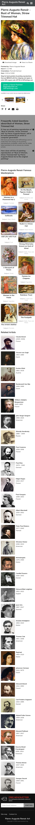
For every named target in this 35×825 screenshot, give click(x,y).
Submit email (29, 805)
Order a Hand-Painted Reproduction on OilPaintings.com (12, 86)
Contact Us (13, 814)
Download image (11, 62)
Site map (4, 814)
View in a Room (27, 62)
